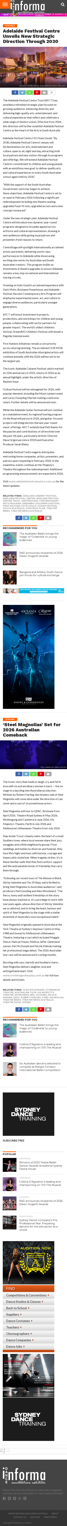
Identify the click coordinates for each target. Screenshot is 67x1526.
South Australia (14, 508)
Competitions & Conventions (26, 1295)
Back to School (16, 1308)
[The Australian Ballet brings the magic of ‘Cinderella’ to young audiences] (10, 539)
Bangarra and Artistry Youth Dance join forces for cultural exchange (41, 574)
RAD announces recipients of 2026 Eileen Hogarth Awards (41, 554)
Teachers (12, 1327)
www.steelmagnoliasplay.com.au (24, 975)
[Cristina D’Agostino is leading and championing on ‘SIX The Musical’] (10, 1050)
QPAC (16, 997)
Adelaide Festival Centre (19, 498)
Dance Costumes (18, 1321)
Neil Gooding (38, 995)
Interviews (22, 995)
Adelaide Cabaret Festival (40, 496)
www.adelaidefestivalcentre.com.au (32, 481)
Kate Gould (28, 506)
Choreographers (17, 1334)
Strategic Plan (35, 508)
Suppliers (12, 1314)
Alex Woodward (33, 990)
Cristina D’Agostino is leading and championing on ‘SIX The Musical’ (40, 1046)
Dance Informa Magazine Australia (27, 1513)
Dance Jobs (14, 1346)
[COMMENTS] (51, 91)
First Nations (11, 506)
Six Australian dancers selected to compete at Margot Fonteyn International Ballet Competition (40, 1067)
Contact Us (20, 1517)
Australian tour (25, 992)
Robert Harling (31, 997)
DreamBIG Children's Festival (41, 503)
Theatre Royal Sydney (17, 1002)
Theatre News (12, 1000)
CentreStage (29, 501)
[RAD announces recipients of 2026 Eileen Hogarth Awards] (10, 558)
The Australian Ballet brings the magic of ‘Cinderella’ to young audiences (39, 537)
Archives (35, 1517)
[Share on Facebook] (15, 91)
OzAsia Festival (47, 506)
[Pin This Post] (37, 91)
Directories (50, 1517)
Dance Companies (18, 1340)
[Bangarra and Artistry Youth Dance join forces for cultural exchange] (10, 577)
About (55, 1513)
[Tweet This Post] (22, 91)
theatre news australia (26, 511)
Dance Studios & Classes (23, 1302)
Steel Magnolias (52, 997)
